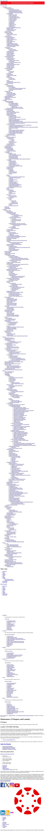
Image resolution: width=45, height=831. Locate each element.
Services (8, 282)
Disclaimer (4, 822)
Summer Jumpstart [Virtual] (14, 105)
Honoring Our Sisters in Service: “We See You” (17, 119)
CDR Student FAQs (17, 422)
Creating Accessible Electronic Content (20, 432)
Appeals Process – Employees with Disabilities (22, 426)
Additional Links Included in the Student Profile (19, 471)
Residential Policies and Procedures (15, 11)
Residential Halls (10, 13)
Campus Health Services (9, 56)
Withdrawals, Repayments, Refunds (15, 186)
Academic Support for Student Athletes (14, 262)
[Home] (22, 613)
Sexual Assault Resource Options (17, 502)
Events (4, 573)
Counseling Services (10, 59)
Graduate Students (10, 624)
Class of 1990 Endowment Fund (12, 545)
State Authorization (10, 308)
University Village (12, 20)
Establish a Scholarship (9, 554)
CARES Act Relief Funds (13, 394)
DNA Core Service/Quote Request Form (14, 366)
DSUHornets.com (10, 85)
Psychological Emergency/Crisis (14, 62)
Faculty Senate (9, 388)
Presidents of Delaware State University (16, 377)
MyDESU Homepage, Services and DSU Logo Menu (20, 475)
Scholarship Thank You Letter (10, 564)
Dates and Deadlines (15, 289)
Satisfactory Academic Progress (14, 177)
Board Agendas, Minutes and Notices (15, 385)
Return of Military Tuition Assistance (15, 132)
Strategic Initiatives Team (11, 533)
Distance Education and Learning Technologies (15, 307)
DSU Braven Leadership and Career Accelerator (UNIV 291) (17, 264)
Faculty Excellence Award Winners (13, 237)
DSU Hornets (5, 581)
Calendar (4, 817)
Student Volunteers (10, 566)
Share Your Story (10, 512)
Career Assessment (12, 49)
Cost (8, 174)
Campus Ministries (10, 38)
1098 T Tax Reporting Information (15, 154)
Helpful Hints (11, 170)
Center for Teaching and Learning (15, 217)
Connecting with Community (12, 553)
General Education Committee (16, 284)
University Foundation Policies (14, 499)
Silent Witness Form (12, 529)
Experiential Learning (13, 246)
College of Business (10, 640)
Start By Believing (10, 521)
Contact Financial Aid (13, 196)
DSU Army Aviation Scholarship (15, 117)
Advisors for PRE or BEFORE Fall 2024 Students (20, 259)
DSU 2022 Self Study (15, 228)
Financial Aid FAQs (12, 195)
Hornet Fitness (9, 77)
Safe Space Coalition (8, 32)
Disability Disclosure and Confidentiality (21, 433)
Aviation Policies (12, 486)
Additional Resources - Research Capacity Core (17, 353)
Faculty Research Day (11, 340)
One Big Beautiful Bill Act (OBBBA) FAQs (17, 176)
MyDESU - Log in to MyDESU (17, 465)
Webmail (10, 481)
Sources (10, 204)
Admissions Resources (11, 623)
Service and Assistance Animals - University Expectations (24, 410)
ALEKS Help (13, 290)
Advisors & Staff (10, 263)
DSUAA (8, 508)
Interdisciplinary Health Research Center (14, 655)
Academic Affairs (8, 210)
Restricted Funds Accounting (14, 402)
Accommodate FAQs (17, 442)
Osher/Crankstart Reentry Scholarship (15, 165)
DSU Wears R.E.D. (12, 118)
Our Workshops (12, 273)
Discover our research (8, 651)
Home (1, 715)
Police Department (8, 517)
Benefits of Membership (11, 301)
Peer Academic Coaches (13, 280)
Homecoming (7, 538)
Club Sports (9, 73)
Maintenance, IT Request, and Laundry (16, 12)
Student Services (10, 48)
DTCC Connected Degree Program (13, 112)
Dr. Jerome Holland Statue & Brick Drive (14, 556)
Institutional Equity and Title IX (10, 97)
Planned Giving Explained (11, 550)
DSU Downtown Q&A (11, 532)
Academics (4, 209)
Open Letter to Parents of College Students (21, 440)
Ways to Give (7, 547)
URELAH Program (10, 245)
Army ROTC (11, 381)
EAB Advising (14, 477)
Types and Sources (10, 197)
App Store (8, 815)
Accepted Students (10, 102)
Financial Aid (7, 151)
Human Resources (10, 449)
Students (4, 574)
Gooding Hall (11, 22)
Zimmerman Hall (12, 26)
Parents (4, 578)
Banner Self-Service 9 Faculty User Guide (16, 480)
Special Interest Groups (11, 41)
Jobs (3, 820)
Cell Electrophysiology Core (10, 368)
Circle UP (8, 35)
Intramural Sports (10, 81)
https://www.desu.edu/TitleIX (5, 780)
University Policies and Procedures (13, 485)
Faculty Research (8, 339)
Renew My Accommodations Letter (20, 429)
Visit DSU (6, 136)
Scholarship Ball (8, 565)
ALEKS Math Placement (13, 286)
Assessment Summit (14, 214)
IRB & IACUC (9, 345)
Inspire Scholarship (12, 160)
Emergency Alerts (10, 525)
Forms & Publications (11, 166)
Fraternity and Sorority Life (12, 39)
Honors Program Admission (12, 305)
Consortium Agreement (13, 179)
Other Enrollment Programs (14, 183)
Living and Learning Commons (14, 17)
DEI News (13, 460)
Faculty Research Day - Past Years (15, 341)
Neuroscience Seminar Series (10, 338)
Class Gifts (9, 507)
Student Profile (14, 467)
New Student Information (13, 103)
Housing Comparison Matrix (14, 9)
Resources (9, 194)
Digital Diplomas (10, 148)
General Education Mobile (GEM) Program (16, 130)
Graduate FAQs (12, 324)
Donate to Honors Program (11, 304)
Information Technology (11, 462)
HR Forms (11, 452)
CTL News (13, 222)
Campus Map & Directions (9, 516)
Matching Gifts (9, 548)
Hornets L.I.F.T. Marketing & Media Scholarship (15, 541)
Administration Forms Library (12, 504)
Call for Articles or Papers (15, 457)
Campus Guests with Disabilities (17, 423)
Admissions (5, 100)
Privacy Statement (6, 824)
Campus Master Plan (8, 372)
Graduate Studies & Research (10, 253)
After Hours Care (10, 57)
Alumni (4, 577)
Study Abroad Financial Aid (14, 185)
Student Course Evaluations (16, 220)
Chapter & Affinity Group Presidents (15, 511)
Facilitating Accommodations (19, 438)
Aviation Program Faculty (13, 233)
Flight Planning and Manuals (14, 235)
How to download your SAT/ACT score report (15, 108)
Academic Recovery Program (14, 279)
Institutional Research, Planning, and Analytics (17, 223)
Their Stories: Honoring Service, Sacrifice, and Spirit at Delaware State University (23, 122)
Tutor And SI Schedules (13, 274)
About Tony (11, 376)
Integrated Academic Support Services (13, 270)
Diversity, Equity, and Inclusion (14, 456)
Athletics (6, 84)
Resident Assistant (10, 28)
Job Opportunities (12, 450)
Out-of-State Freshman (13, 162)
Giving (4, 542)
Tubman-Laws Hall (12, 24)
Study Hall (11, 90)
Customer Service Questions (7, 769)
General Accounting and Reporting (17, 391)
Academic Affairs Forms (11, 230)
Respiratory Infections (11, 67)
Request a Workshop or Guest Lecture (20, 435)
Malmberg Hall (11, 23)
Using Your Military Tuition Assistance (16, 133)
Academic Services (10, 86)
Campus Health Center (11, 58)
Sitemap (4, 827)
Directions (4, 767)
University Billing (12, 193)
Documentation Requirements (19, 413)
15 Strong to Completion (13, 256)
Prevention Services (10, 66)
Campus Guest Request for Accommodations (21, 424)
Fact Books (13, 226)
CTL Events (13, 221)
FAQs (10, 129)
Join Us (8, 526)
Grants (10, 198)
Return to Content (3, 4)
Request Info (7, 207)
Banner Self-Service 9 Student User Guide (16, 464)
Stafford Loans (14, 201)
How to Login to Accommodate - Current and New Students (24, 443)
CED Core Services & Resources (15, 357)
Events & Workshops (10, 53)
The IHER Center (8, 348)
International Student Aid (13, 181)
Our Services (11, 271)
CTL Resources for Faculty (16, 219)
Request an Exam (10, 334)
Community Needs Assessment (14, 360)
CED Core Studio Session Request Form (18, 359)
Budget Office (11, 393)
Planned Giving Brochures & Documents (14, 552)
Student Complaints (10, 309)
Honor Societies (10, 302)
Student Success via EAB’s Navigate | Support (15, 292)
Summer (10, 173)
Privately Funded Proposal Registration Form (15, 563)
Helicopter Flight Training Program (17, 383)
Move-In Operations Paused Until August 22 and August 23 (22, 2)
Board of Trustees (10, 384)
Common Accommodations (18, 416)
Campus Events (7, 91)
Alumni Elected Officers (13, 510)
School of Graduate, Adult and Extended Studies (15, 642)
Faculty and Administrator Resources (17, 431)
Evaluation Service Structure (14, 352)
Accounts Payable (12, 392)
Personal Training (10, 83)
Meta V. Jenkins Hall (12, 15)
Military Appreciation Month (14, 120)
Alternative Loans (14, 202)
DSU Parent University (9, 579)
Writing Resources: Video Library (17, 277)
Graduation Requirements (11, 327)
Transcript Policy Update (11, 150)
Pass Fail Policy (10, 211)
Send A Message (12, 378)
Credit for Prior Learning (9, 330)
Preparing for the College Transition (20, 409)
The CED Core (9, 354)
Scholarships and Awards (13, 203)
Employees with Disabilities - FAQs (20, 427)
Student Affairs (9, 483)
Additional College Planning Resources (16, 126)
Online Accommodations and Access (20, 434)
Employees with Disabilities (16, 425)
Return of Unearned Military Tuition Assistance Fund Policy (19, 158)
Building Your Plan (10, 551)
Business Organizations (11, 37)
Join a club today (8, 662)
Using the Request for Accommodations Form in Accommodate (25, 445)
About (4, 370)
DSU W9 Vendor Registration (16, 401)
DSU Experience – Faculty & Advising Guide (17, 479)
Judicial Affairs (7, 98)
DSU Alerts (7, 537)
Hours (8, 80)
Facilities (8, 76)
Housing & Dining (8, 7)
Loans (10, 199)
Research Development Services (12, 342)
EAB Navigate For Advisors (14, 293)
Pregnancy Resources (10, 65)
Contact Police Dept (10, 527)
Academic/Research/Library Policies (15, 488)
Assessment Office (12, 213)
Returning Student (12, 163)
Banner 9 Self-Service (13, 463)
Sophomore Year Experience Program (15, 268)
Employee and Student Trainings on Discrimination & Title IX (22, 501)
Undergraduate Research (13, 250)
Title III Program (10, 229)
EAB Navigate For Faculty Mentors (15, 294)
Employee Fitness (12, 79)
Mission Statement (10, 54)
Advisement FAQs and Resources (15, 260)
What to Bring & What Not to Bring (15, 10)
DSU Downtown (8, 530)
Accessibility (5, 826)
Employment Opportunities (11, 75)
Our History (7, 535)
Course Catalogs (8, 252)
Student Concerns (8, 31)
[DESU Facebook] (2, 786)
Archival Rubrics (14, 285)
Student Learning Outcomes (12, 303)
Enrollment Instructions (15, 382)
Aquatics (8, 70)
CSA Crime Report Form (13, 523)
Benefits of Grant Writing (11, 344)
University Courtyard (13, 19)
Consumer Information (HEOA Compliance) (19, 224)
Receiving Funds (10, 189)
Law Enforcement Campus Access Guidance (17, 404)
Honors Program (12, 248)
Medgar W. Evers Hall (13, 14)
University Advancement (11, 484)
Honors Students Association (12, 299)
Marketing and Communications (10, 540)
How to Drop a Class (15, 469)
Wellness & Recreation (9, 68)
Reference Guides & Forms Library (13, 347)
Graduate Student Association (12, 43)
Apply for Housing (10, 8)
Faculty (4, 575)
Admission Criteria (10, 298)
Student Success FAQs (11, 291)
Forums (8, 325)
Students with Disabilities (15, 406)
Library (8, 646)
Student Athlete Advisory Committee (15, 89)
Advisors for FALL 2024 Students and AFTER (19, 258)
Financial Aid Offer (12, 191)
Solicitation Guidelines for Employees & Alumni (13, 562)
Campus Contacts (8, 515)
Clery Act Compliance (11, 522)
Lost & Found (11, 528)
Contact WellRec (10, 74)
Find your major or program (9, 634)
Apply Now (7, 206)
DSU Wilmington (8, 534)
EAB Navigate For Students (14, 295)
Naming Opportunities (9, 555)
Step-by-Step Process (13, 172)
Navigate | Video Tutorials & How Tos (16, 296)
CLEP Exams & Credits (11, 333)
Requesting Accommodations (19, 414)
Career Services (7, 47)
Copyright (4, 823)
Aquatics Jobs (11, 71)
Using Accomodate (14, 441)
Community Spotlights (13, 356)
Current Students (10, 167)
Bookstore (4, 818)
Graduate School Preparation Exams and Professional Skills (19, 247)
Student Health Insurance (13, 157)
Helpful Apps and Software (18, 420)
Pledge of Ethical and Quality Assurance (16, 131)
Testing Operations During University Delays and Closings (17, 335)
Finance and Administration (12, 389)
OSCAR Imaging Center (9, 362)
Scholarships (9, 159)
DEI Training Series (14, 461)
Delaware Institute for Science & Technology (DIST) (14, 361)
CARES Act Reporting (15, 396)
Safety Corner (9, 519)
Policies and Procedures (13, 455)
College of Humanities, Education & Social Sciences (16, 639)
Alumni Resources (10, 52)
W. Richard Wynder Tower (14, 16)
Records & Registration (9, 147)
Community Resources (15, 430)
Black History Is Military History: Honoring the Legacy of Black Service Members (23, 127)
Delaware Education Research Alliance (16, 242)
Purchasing (11, 399)
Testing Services (7, 331)
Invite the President (12, 379)
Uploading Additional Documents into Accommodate (23, 444)
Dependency (11, 180)
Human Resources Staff (13, 454)
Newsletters (9, 239)
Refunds (10, 192)
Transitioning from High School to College (21, 411)
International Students (11, 111)
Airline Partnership (12, 232)
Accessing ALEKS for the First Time (17, 287)
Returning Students (10, 114)
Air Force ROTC (12, 380)
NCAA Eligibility (12, 87)
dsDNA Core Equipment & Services (13, 367)
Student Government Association (12, 44)
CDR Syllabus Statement (18, 437)
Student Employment (8, 99)
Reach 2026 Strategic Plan (9, 371)
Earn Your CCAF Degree (13, 128)
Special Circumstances (13, 171)
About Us (8, 518)
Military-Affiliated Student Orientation (15, 121)
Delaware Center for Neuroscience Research (12, 363)
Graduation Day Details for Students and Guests (15, 326)
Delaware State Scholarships (14, 164)
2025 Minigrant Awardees (13, 355)
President (8, 375)
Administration (7, 374)
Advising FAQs (14, 261)
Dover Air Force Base (11, 124)
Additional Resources (15, 472)
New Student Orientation (13, 104)
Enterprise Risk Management (14, 446)
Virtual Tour (5, 571)
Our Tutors (11, 272)
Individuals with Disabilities (12, 328)
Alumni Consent (12, 509)
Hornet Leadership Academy (14, 249)
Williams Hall (11, 25)
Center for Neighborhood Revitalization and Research (16, 236)
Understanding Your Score (16, 288)
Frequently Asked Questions (14, 60)
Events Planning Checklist (11, 94)
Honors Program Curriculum (12, 300)
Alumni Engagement (8, 506)
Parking (8, 520)
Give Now (7, 543)
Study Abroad (9, 312)
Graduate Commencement (11, 323)
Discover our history (8, 681)
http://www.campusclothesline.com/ (9, 739)
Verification (11, 169)
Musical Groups (10, 40)
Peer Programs (11, 61)
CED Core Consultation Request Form (18, 358)
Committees (11, 387)
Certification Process (12, 116)
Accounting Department (13, 390)
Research (8, 241)
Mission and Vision (12, 153)
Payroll (10, 398)
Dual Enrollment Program (11, 113)
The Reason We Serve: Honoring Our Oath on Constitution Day (20, 125)
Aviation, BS (11, 234)
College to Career (17, 421)
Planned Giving (7, 549)
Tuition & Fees (9, 152)
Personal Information (15, 478)
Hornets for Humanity (11, 514)
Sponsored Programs (8, 343)
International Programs (9, 311)
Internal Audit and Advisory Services (15, 448)
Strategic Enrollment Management (13, 482)
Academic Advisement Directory (15, 257)
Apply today (7, 618)
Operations (7, 505)
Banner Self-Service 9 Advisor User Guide (16, 473)
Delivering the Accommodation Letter (20, 415)
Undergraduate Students (9, 101)
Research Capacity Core (11, 350)
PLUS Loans (13, 200)
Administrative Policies (13, 487)
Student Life (5, 6)
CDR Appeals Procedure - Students (20, 407)
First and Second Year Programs (12, 266)
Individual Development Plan (12, 269)
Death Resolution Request (11, 513)
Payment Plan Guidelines (13, 156)
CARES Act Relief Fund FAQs (16, 395)
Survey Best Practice (15, 216)
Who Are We (9, 332)
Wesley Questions (6, 768)
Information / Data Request (11, 238)
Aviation (8, 231)
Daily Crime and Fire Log (11, 524)
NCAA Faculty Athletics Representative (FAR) (17, 88)
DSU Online (7, 306)
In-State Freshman (12, 161)
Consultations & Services (9, 337)
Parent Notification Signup (9, 580)
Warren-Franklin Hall (13, 18)
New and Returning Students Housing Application (25, 715)
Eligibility (8, 175)
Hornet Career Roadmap (13, 50)
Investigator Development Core (12, 349)
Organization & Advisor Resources (13, 45)
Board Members (12, 386)
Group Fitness (11, 78)
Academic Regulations (11, 134)
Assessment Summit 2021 (18, 215)
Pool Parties (11, 72)
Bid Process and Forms (15, 400)
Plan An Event (9, 92)
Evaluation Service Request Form (15, 351)
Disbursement (11, 190)
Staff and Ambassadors (11, 55)
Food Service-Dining (10, 30)
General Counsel (10, 403)
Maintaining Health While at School (13, 64)
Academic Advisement (11, 255)
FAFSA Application (10, 187)
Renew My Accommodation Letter (20, 417)
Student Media (9, 42)
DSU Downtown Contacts (11, 531)
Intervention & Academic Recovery (13, 278)
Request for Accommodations (19, 428)
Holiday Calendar (12, 453)
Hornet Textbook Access (13, 155)
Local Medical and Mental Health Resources (21, 408)
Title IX (4, 825)
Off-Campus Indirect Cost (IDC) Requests (14, 244)
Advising (13, 476)
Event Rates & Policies (11, 95)
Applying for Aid (10, 168)
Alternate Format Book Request (19, 412)
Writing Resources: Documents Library (18, 276)
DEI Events (13, 458)
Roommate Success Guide (11, 29)
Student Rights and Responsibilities (15, 184)
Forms (8, 188)
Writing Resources (12, 275)
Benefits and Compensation (14, 451)
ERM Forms (13, 447)
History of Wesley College (11, 536)
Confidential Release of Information (20, 419)
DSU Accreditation (12, 227)
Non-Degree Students (13, 182)
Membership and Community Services (13, 82)
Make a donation (8, 701)
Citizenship (11, 178)
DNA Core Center (8, 364)
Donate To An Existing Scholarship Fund (14, 546)
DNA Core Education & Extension (13, 365)
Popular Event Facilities (11, 93)
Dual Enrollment (8, 208)
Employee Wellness (10, 63)
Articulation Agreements (11, 135)
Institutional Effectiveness (11, 212)
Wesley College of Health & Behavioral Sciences (15, 641)
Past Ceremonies (10, 329)
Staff (3, 576)
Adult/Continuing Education (12, 637)
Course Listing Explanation (16, 470)
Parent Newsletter (10, 281)
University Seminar (12, 267)
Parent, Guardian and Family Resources (18, 439)
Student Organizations (9, 36)
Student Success (7, 254)
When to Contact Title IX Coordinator (18, 503)
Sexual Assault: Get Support (12, 34)
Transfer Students (10, 110)
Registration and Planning (15, 468)
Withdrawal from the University (16, 107)
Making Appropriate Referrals (19, 436)
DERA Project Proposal (15, 243)
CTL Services (13, 218)
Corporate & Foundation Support (10, 559)
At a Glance (7, 373)
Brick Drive (11, 557)
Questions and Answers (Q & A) (12, 346)
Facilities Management (9, 96)
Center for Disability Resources (14, 405)
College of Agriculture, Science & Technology (15, 638)
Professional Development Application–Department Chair (17, 240)
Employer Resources (10, 51)
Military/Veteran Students (11, 115)
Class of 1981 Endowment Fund (12, 544)
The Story (11, 558)
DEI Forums (13, 459)
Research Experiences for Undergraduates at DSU (13, 369)
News (4, 572)
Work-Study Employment (13, 205)
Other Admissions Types (9, 109)
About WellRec (9, 69)
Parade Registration (10, 539)
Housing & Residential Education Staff (14, 27)
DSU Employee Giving (9, 560)
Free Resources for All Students (19, 418)
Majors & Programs (8, 251)
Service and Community (11, 46)
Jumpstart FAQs (14, 106)
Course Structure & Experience (14, 265)
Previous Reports (17, 397)
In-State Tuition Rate (10, 149)
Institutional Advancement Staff (10, 561)
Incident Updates (10, 33)
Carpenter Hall (11, 21)
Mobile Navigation (3, 584)
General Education (12, 283)
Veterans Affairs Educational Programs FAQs (17, 123)
